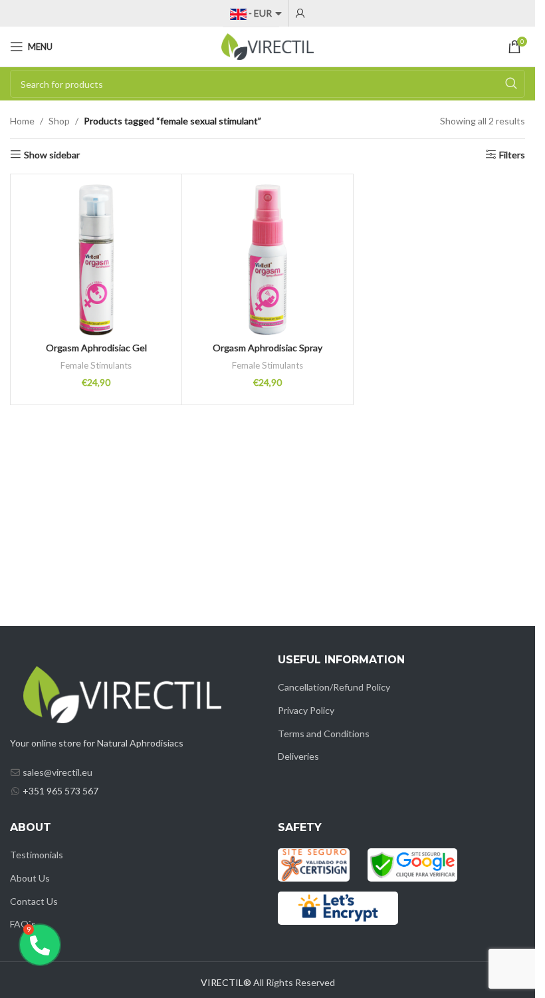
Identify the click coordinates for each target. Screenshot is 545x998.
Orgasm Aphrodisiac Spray (267, 347)
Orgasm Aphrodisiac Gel (96, 347)
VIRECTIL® (226, 982)
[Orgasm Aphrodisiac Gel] (96, 259)
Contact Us (34, 901)
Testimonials (36, 854)
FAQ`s (23, 923)
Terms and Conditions (324, 733)
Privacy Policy (306, 710)
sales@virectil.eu (57, 772)
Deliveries (298, 756)
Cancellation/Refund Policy (334, 687)
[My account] (300, 13)
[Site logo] (267, 45)
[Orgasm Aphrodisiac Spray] (267, 259)
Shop (59, 120)
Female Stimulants (96, 365)
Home (22, 120)
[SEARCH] (511, 84)
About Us (30, 878)
